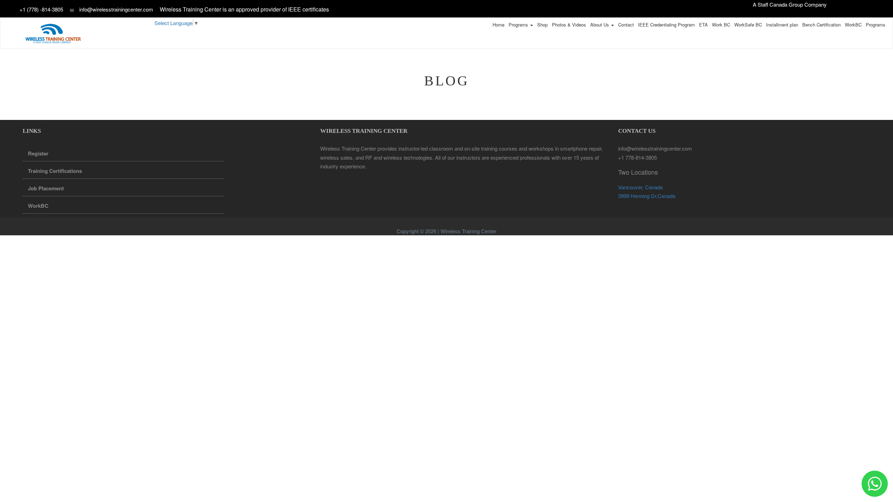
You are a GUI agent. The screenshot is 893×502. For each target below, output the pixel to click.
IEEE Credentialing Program (666, 24)
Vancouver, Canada (640, 187)
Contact (626, 24)
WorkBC (853, 24)
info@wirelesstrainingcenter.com (116, 9)
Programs (519, 24)
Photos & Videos (569, 24)
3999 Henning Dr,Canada (646, 195)
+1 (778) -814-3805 (42, 9)
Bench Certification (821, 24)
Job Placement (46, 188)
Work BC (721, 24)
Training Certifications (55, 171)
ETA (703, 24)
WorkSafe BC (748, 24)
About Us (600, 24)
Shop (542, 24)
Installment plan (782, 24)
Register (38, 153)
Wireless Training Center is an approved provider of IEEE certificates (244, 9)
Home (498, 24)
